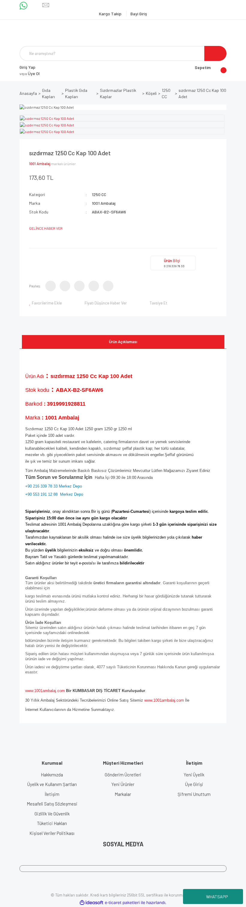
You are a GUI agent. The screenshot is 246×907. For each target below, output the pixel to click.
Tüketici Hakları (52, 823)
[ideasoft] (92, 902)
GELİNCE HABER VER (46, 228)
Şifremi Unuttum (194, 794)
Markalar (123, 794)
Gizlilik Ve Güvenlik (52, 813)
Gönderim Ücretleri (123, 774)
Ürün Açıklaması (123, 341)
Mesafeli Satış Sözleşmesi (52, 803)
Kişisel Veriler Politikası (51, 833)
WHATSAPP (217, 896)
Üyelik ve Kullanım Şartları (52, 784)
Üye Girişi (194, 784)
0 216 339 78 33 (174, 266)
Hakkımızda (52, 774)
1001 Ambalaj (39, 163)
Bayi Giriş (138, 13)
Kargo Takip (110, 13)
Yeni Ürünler (122, 784)
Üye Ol (30, 73)
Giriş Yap (27, 67)
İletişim (52, 794)
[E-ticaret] (122, 902)
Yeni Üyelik (194, 774)
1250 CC (99, 194)
